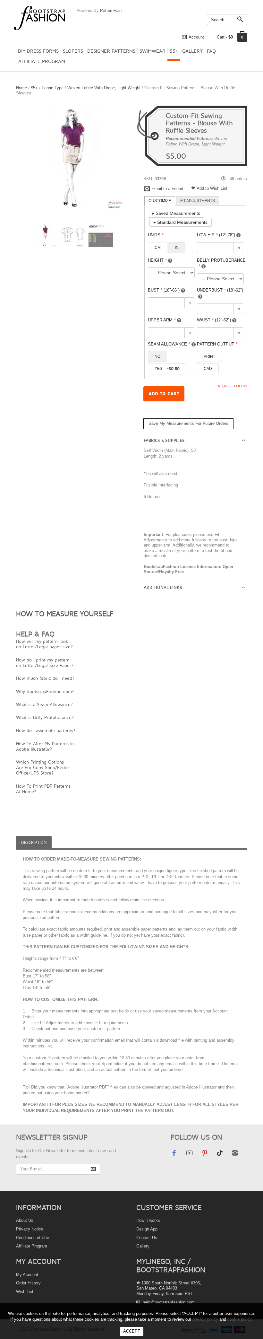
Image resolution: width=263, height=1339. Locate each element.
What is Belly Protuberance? (45, 717)
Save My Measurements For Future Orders (188, 423)
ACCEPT (131, 1331)
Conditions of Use (32, 1237)
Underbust (220, 290)
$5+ (174, 51)
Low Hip (216, 234)
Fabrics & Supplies (164, 440)
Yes (167, 368)
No (157, 356)
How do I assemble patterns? (45, 730)
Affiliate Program (41, 61)
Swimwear (152, 51)
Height (157, 260)
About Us (24, 1220)
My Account (27, 1274)
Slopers (73, 51)
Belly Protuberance (221, 263)
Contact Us (146, 1237)
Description (34, 842)
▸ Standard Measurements (181, 222)
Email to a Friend (167, 188)
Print (209, 356)
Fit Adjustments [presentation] (197, 200)
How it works (148, 1220)
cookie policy (239, 1319)
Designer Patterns (111, 51)
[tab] (159, 201)
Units (156, 234)
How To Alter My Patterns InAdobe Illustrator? (45, 746)
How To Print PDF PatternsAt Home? (43, 788)
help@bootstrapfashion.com (169, 1302)
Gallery (192, 51)
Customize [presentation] (159, 200)
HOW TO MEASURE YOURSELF (65, 613)
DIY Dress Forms (38, 51)
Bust (164, 290)
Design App (146, 1229)
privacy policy (205, 1319)
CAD (208, 368)
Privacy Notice (29, 1229)
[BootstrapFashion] (39, 17)
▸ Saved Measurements (176, 213)
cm (158, 247)
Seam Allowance (169, 344)
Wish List (24, 1291)
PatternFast (111, 10)
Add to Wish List (212, 188)
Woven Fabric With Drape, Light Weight (103, 87)
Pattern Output (217, 344)
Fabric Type (53, 87)
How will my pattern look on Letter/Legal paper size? (44, 643)
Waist (214, 320)
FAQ (211, 51)
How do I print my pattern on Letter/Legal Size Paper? (44, 662)
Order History (28, 1283)
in (177, 247)
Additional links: (164, 587)
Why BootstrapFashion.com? (45, 691)
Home (21, 87)
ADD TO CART (163, 393)
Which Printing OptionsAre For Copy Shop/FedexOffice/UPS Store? (43, 767)
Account (196, 37)
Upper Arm (162, 320)
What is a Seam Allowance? (44, 704)
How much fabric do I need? (45, 678)
